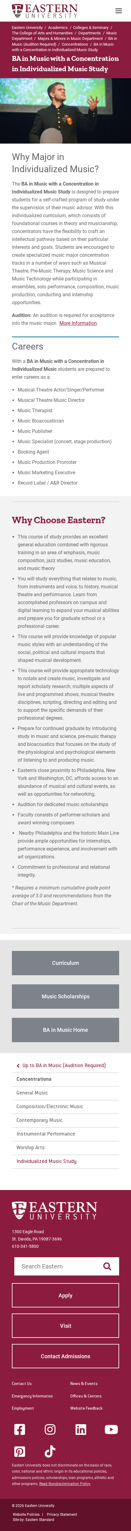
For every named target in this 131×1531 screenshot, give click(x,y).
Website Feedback (86, 1409)
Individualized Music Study (46, 1161)
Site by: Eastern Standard (33, 1520)
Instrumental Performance (45, 1134)
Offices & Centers (85, 1396)
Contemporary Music (39, 1120)
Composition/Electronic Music (49, 1107)
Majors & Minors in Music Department (70, 38)
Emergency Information (32, 1396)
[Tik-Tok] (50, 1452)
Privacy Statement (62, 1514)
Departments (89, 33)
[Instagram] (50, 1429)
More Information (78, 323)
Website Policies (26, 1514)
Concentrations (75, 44)
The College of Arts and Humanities (42, 33)
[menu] (65, 1114)
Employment (23, 1409)
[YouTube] (111, 1429)
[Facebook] (19, 1429)
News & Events (83, 1384)
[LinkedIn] (81, 1429)
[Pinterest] (19, 1452)
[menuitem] (118, 11)
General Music (32, 1093)
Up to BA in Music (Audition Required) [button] (64, 1066)
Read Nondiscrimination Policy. (65, 1484)
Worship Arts (30, 1148)
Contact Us (22, 1384)
